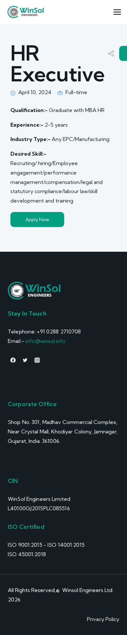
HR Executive (57, 63)
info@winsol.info (45, 341)
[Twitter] (25, 360)
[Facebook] (13, 360)
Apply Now (37, 219)
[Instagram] (37, 360)
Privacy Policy (103, 619)
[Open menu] (117, 12)
